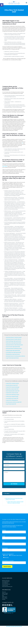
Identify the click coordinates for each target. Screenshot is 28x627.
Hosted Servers (5, 585)
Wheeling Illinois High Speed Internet (13, 354)
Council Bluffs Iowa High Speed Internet (13, 352)
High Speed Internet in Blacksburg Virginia (14, 348)
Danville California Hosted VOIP (12, 385)
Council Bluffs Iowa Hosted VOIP (12, 398)
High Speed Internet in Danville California (13, 339)
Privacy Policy (4, 598)
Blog (3, 595)
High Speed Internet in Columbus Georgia (13, 337)
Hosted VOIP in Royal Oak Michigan (12, 387)
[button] (1, 5)
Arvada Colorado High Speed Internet (13, 346)
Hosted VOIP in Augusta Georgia (12, 396)
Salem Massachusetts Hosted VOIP (12, 390)
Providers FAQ (4, 594)
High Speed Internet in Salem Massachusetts (14, 344)
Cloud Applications (5, 581)
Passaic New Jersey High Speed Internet (13, 342)
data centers (4, 166)
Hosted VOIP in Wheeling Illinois (12, 400)
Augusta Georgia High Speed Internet (13, 350)
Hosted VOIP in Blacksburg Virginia (12, 394)
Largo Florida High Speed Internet (12, 357)
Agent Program (5, 593)
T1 (22, 143)
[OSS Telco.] (14, 3)
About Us (4, 591)
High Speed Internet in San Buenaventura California (15, 356)
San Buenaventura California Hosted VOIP (13, 402)
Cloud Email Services (6, 584)
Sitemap (3, 599)
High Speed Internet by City (7, 586)
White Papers (4, 596)
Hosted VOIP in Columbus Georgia (12, 383)
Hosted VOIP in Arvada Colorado (12, 392)
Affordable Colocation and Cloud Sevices (14, 626)
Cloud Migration (5, 582)
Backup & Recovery (5, 580)
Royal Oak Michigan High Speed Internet (13, 341)
